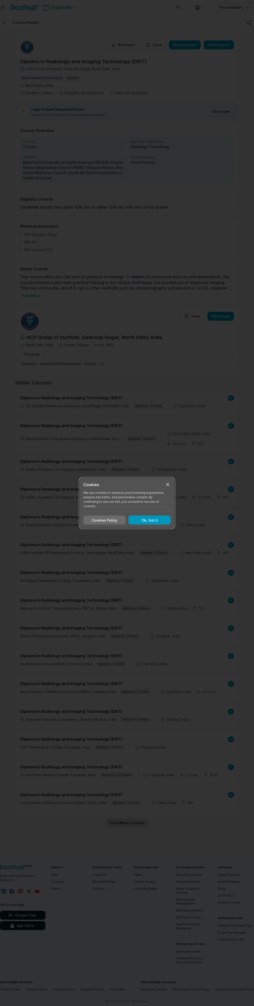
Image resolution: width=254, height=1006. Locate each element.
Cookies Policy (104, 520)
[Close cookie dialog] (168, 485)
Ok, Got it (150, 520)
